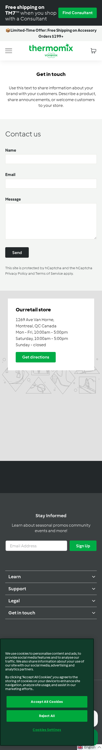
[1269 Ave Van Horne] (51, 376)
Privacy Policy (16, 273)
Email (10, 174)
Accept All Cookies (47, 702)
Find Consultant (78, 12)
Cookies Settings (47, 730)
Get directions (35, 357)
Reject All (47, 716)
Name (10, 150)
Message (13, 199)
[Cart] (93, 50)
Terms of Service (49, 273)
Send (17, 252)
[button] (89, 747)
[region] (47, 692)
